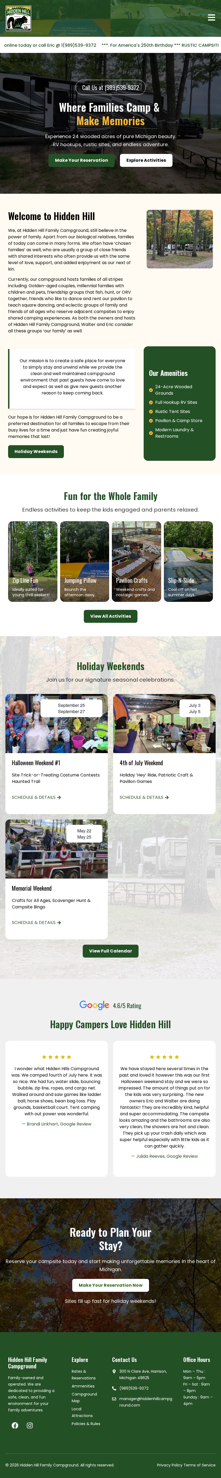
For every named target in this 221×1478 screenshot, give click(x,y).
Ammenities (83, 1386)
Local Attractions (82, 1412)
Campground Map (84, 1397)
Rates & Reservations (84, 1375)
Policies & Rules (86, 1423)
